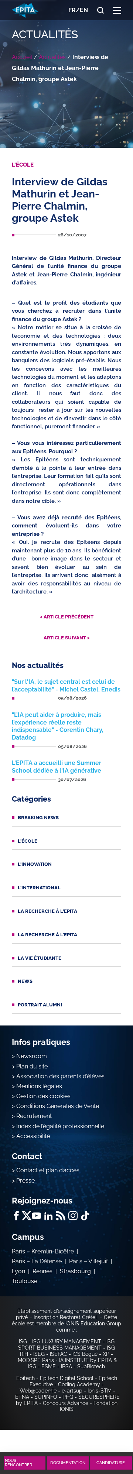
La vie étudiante (39, 958)
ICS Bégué (85, 1354)
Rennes (42, 1271)
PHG (67, 1397)
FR (72, 10)
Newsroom (31, 1056)
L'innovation (35, 864)
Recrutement (34, 1115)
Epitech (25, 1378)
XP (106, 1354)
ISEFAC (58, 1354)
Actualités (52, 57)
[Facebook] (16, 1215)
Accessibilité (33, 1136)
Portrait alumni (40, 1005)
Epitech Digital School (66, 1378)
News (25, 981)
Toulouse (24, 1281)
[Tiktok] (85, 1215)
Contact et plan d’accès (47, 1170)
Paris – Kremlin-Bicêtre (43, 1251)
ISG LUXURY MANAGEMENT (66, 1341)
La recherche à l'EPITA (47, 911)
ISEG (39, 1354)
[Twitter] (26, 1215)
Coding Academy (79, 1384)
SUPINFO (45, 1397)
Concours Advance (65, 1403)
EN (84, 10)
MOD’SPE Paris (36, 1360)
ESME (48, 1366)
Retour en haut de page (108, 1436)
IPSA (66, 1366)
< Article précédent (66, 617)
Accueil (22, 57)
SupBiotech (91, 1366)
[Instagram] (73, 1215)
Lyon (18, 1271)
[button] (117, 10)
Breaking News (38, 817)
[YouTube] (36, 1215)
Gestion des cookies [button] (43, 1096)
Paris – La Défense (37, 1261)
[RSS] (60, 1215)
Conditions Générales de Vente (57, 1106)
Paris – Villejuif (88, 1261)
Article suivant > (67, 637)
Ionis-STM (100, 1391)
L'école (27, 841)
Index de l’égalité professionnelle (60, 1126)
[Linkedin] (48, 1215)
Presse (25, 1180)
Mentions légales (39, 1086)
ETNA (22, 1397)
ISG (23, 1341)
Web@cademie (38, 1391)
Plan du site (32, 1066)
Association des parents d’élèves (60, 1076)
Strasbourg (75, 1271)
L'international (39, 887)
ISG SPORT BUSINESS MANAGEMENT (66, 1345)
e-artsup (72, 1391)
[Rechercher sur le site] (100, 10)
